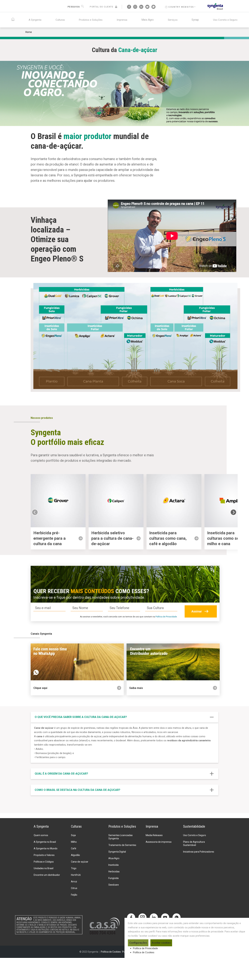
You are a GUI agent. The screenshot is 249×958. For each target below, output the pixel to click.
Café (73, 848)
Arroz (74, 881)
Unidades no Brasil (43, 868)
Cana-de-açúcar (79, 861)
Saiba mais (136, 688)
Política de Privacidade (166, 616)
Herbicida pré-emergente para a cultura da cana (49, 538)
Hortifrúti (76, 875)
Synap (195, 19)
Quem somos (41, 835)
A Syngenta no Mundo (45, 848)
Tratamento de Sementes (122, 845)
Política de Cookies (143, 952)
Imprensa (122, 19)
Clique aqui (40, 688)
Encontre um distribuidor (47, 875)
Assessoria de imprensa (158, 841)
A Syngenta (35, 19)
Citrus (74, 888)
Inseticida (113, 865)
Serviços (173, 19)
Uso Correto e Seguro (225, 19)
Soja (73, 835)
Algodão (75, 855)
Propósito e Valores (44, 855)
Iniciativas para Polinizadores (198, 851)
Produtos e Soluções (90, 19)
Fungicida (113, 878)
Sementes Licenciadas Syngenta (120, 837)
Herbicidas (114, 871)
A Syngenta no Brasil (45, 841)
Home (28, 32)
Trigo (73, 868)
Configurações (138, 942)
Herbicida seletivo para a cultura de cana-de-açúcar (112, 538)
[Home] (215, 6)
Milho (74, 841)
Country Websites (181, 7)
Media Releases (154, 835)
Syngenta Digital (117, 851)
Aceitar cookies (161, 942)
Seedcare (113, 884)
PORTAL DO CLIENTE (101, 7)
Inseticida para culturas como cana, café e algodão (168, 538)
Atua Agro (113, 858)
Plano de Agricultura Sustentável (194, 843)
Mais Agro (147, 19)
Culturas (60, 19)
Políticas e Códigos (44, 861)
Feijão (74, 894)
